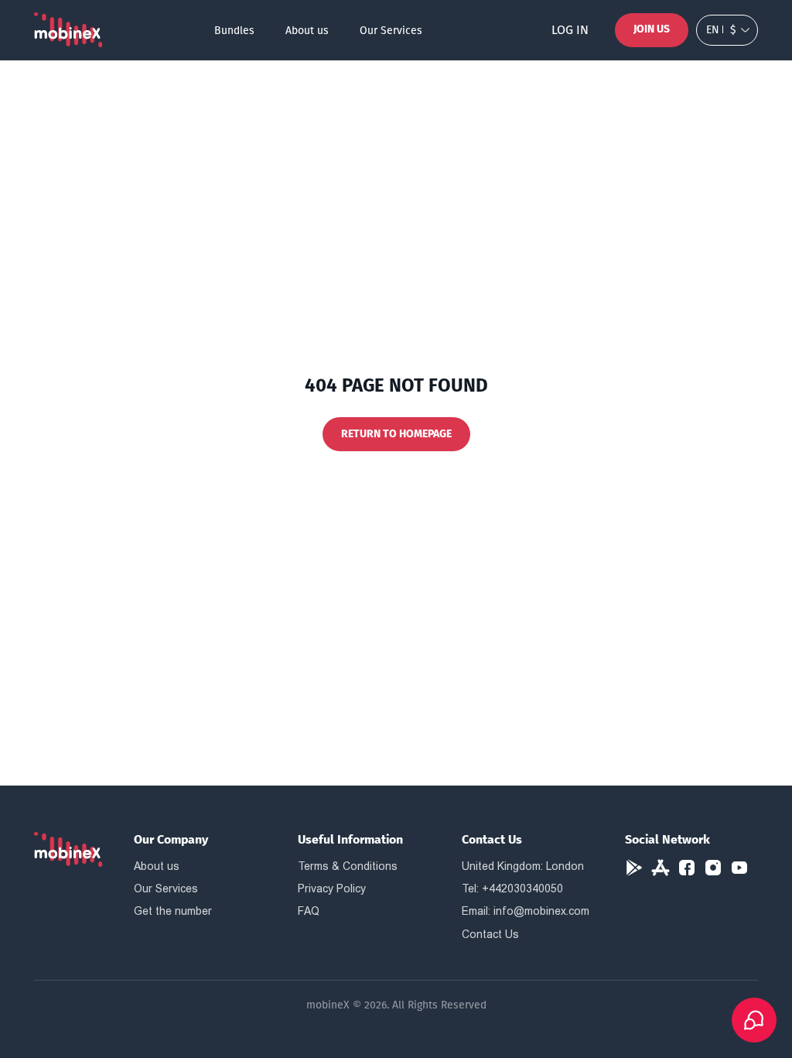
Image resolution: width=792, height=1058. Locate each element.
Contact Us (490, 934)
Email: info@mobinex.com (525, 911)
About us (307, 30)
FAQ (308, 911)
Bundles (234, 30)
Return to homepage (396, 433)
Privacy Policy (332, 888)
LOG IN (570, 29)
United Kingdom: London (523, 866)
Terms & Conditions (348, 866)
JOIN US (651, 29)
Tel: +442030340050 (512, 888)
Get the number (173, 911)
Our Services (391, 30)
